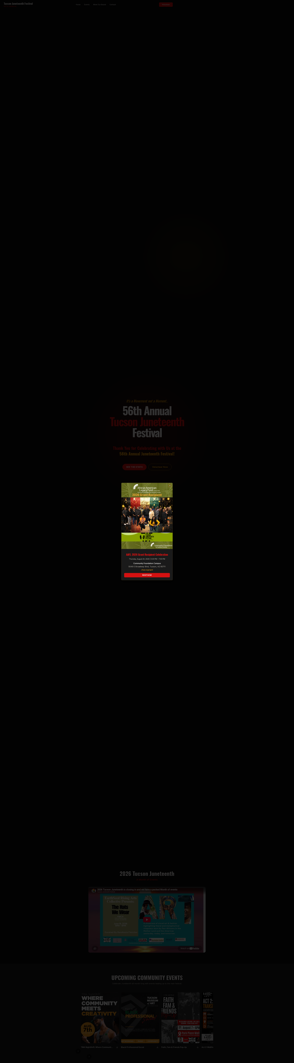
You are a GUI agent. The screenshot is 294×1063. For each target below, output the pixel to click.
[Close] (170, 485)
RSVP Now (147, 575)
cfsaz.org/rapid (147, 570)
